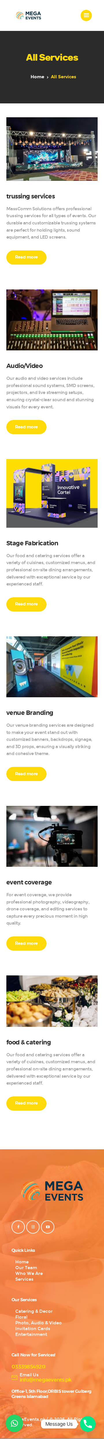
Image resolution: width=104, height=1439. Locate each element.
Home (37, 77)
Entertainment (31, 1334)
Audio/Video (24, 366)
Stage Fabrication (32, 543)
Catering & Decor (34, 1311)
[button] (14, 1423)
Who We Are (29, 1273)
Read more (26, 257)
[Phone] (88, 1424)
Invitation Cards (32, 1328)
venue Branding (29, 713)
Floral (21, 1317)
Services (24, 1279)
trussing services (30, 197)
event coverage (29, 883)
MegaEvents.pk (29, 1419)
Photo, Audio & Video (38, 1322)
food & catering (28, 1043)
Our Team (26, 1267)
